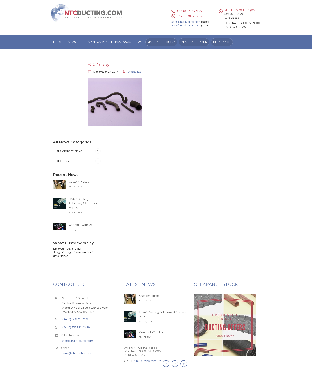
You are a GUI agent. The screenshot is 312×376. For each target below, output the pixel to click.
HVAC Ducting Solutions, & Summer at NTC (83, 203)
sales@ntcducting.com (185, 21)
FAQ (139, 42)
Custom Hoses (79, 181)
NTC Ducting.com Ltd (147, 361)
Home (57, 42)
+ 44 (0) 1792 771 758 (190, 11)
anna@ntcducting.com (185, 25)
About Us (75, 42)
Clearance (222, 42)
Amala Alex (134, 71)
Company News (79, 151)
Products (123, 42)
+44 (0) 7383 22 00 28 (76, 327)
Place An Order (194, 42)
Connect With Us (80, 224)
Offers (79, 161)
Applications (98, 42)
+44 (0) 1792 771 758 (74, 319)
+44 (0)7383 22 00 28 (190, 16)
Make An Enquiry (161, 42)
